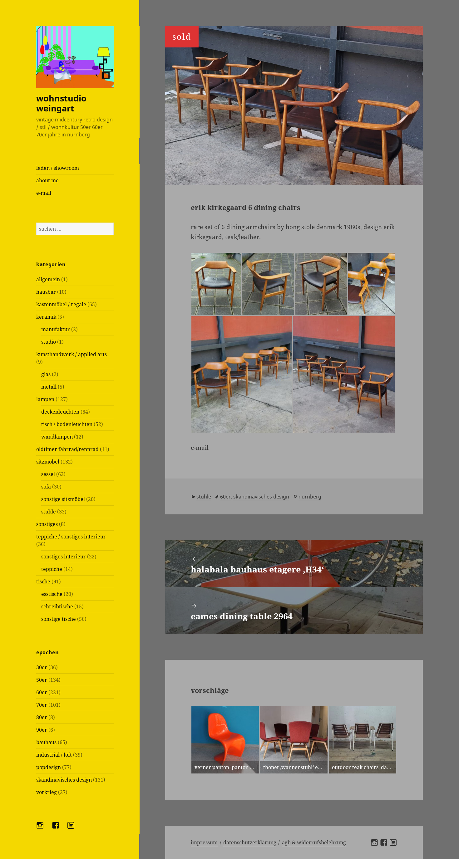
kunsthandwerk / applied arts (71, 354)
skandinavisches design (64, 779)
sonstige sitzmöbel (63, 499)
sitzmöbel (47, 461)
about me (47, 180)
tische (43, 581)
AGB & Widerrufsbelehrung (314, 842)
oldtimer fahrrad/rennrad (67, 449)
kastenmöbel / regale (61, 304)
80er (41, 717)
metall (49, 386)
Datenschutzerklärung (249, 842)
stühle (48, 511)
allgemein (48, 279)
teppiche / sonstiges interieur (71, 536)
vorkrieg (46, 792)
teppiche (51, 569)
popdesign (48, 767)
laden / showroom (57, 167)
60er (41, 692)
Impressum (204, 842)
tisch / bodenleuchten (66, 424)
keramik (46, 316)
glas (46, 374)
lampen (45, 399)
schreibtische (57, 606)
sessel (48, 474)
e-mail (43, 192)
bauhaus (46, 742)
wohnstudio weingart (61, 103)
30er (41, 667)
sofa (46, 486)
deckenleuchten (60, 411)
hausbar (46, 291)
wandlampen (57, 436)
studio (48, 341)
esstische (51, 594)
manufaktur (55, 329)
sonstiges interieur (63, 556)
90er (41, 729)
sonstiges (47, 524)
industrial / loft (54, 754)
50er (41, 679)
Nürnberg (310, 496)
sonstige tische (58, 619)
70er (41, 704)
